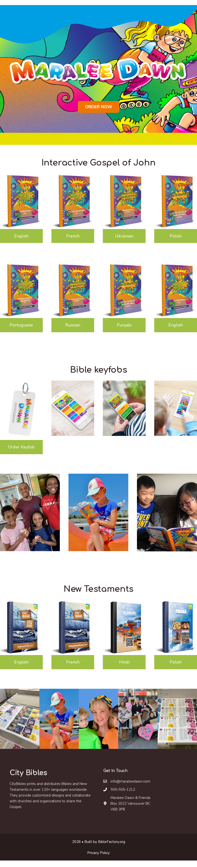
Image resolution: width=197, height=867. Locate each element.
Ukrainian (124, 236)
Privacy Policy (98, 852)
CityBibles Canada (30, 2)
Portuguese (21, 325)
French (73, 236)
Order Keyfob (21, 447)
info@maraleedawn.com (130, 781)
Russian (72, 325)
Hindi (124, 662)
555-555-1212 (123, 789)
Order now (98, 107)
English (21, 236)
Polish (176, 236)
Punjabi (124, 325)
